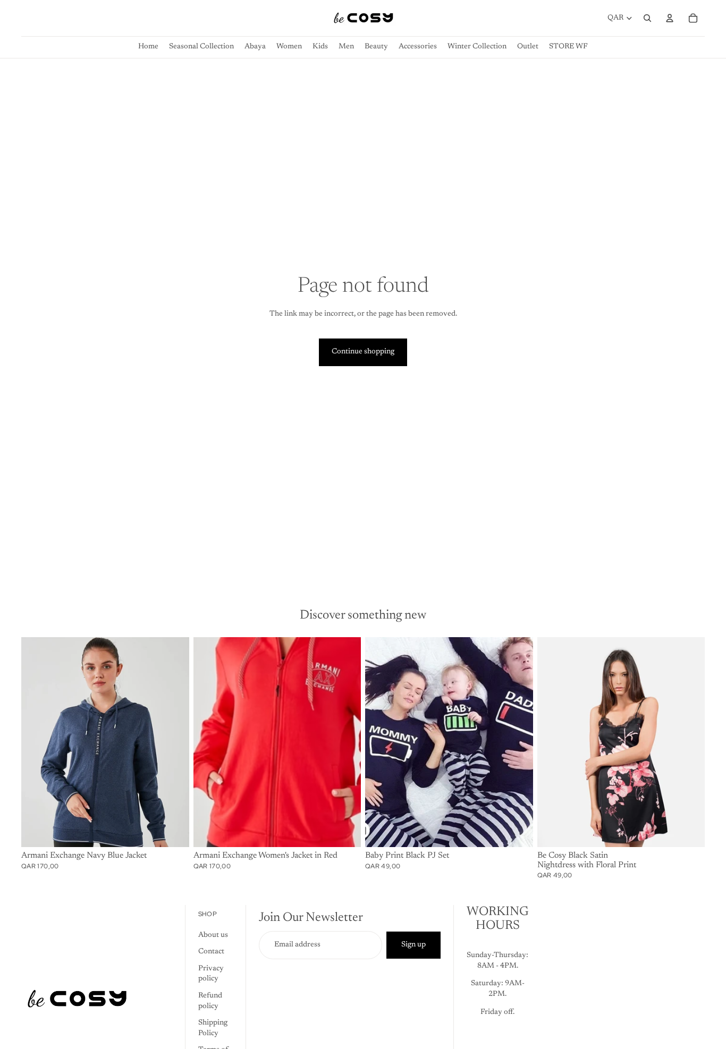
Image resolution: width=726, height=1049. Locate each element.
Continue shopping (363, 352)
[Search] (647, 18)
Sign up (413, 944)
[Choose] (172, 830)
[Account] (669, 18)
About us (213, 934)
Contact (211, 951)
